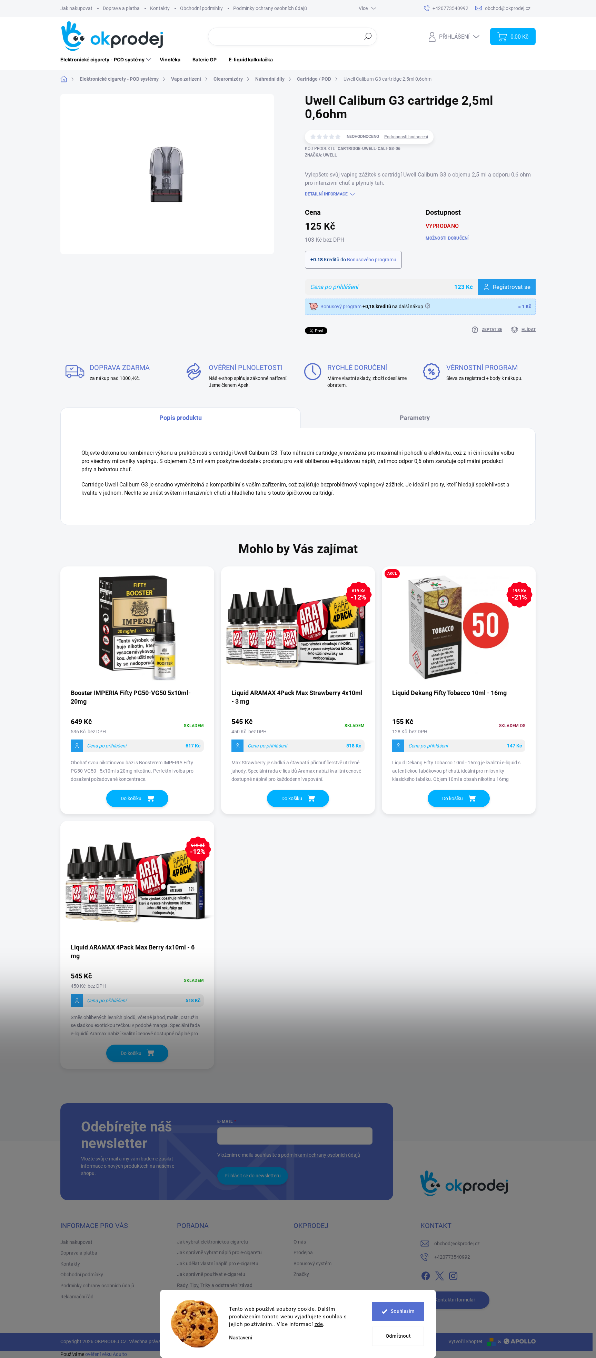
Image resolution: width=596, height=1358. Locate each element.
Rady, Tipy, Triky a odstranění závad (214, 1285)
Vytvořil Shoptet (465, 1341)
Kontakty (160, 8)
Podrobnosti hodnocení (406, 136)
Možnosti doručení (447, 238)
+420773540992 (452, 1257)
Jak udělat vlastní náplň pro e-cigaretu (217, 1263)
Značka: (321, 155)
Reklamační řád (76, 1296)
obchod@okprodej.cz (457, 1243)
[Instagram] (453, 1274)
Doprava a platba (121, 8)
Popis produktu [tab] (180, 417)
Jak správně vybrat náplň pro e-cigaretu (219, 1252)
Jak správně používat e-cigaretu (211, 1274)
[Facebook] (425, 1274)
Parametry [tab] (415, 417)
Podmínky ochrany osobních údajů (270, 8)
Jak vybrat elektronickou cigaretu (212, 1242)
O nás (300, 1242)
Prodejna (303, 1252)
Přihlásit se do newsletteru (253, 1175)
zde (319, 1324)
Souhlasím (403, 1311)
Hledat (368, 36)
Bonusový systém (312, 1263)
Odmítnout (398, 1336)
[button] (137, 751)
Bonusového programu (371, 259)
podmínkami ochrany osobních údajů (320, 1155)
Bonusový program (340, 306)
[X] (439, 1274)
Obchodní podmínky (201, 8)
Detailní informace (326, 194)
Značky (301, 1274)
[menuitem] (106, 59)
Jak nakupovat (76, 8)
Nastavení (240, 1337)
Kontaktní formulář (455, 1299)
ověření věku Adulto (106, 1354)
